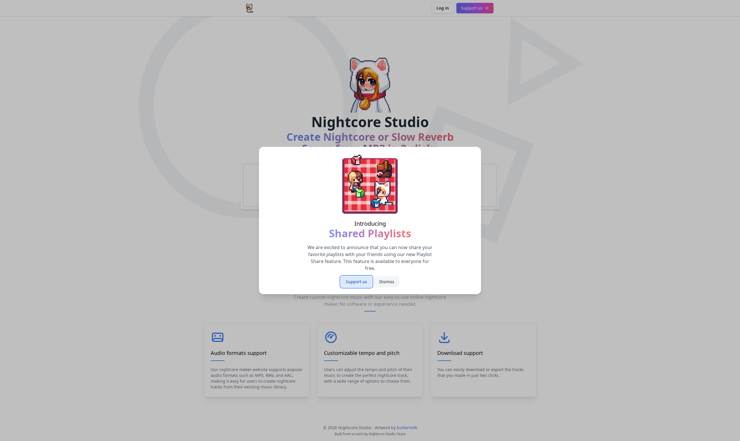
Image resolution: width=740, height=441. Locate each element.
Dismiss (386, 281)
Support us (356, 281)
